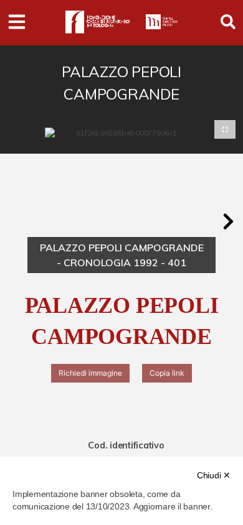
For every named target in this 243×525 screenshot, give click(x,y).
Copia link (167, 373)
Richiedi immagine (90, 373)
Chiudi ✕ (214, 475)
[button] (228, 221)
